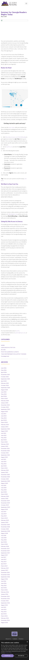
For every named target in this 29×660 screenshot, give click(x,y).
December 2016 (5, 572)
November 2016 (5, 574)
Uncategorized (5, 356)
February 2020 (5, 496)
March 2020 (4, 494)
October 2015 (5, 600)
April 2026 (4, 372)
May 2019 (3, 516)
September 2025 (5, 379)
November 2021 (5, 450)
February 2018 (5, 546)
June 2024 (3, 392)
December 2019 (5, 500)
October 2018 (5, 529)
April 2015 (4, 613)
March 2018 (4, 544)
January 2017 (4, 570)
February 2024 (5, 400)
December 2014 (5, 620)
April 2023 (4, 420)
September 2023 (5, 409)
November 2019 (5, 503)
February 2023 (5, 424)
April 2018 (4, 542)
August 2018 (4, 533)
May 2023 (3, 418)
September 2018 (5, 531)
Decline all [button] (21, 655)
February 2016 (5, 592)
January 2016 (4, 594)
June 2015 (3, 609)
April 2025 (4, 381)
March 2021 (4, 468)
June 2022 (3, 435)
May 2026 (3, 370)
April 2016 (4, 587)
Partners (21, 638)
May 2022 (3, 437)
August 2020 (4, 483)
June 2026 (3, 368)
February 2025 (5, 383)
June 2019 (3, 513)
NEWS (3, 345)
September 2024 (5, 387)
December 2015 (5, 596)
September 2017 (5, 553)
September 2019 (5, 507)
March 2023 (4, 422)
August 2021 (4, 457)
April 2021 (4, 466)
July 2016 (3, 581)
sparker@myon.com (20, 332)
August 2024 (4, 389)
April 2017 (4, 563)
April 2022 (4, 439)
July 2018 (3, 535)
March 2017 (4, 566)
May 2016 (3, 585)
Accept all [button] (7, 655)
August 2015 (4, 605)
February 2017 (5, 568)
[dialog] (14, 650)
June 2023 (3, 416)
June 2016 (3, 583)
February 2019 (5, 520)
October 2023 (5, 407)
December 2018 (5, 524)
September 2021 (5, 455)
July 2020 (3, 485)
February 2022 (5, 444)
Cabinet (15, 638)
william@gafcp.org (12, 214)
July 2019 (3, 511)
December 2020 (5, 474)
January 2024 (4, 402)
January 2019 (4, 522)
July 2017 (3, 557)
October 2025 (5, 376)
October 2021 (5, 453)
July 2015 (3, 607)
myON (17, 330)
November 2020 (5, 476)
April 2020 (4, 492)
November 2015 (5, 598)
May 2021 (3, 463)
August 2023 (4, 411)
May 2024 (3, 394)
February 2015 (5, 618)
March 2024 (4, 398)
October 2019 (5, 505)
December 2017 (5, 548)
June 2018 (3, 537)
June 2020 (3, 487)
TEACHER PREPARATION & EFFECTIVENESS (13, 354)
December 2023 (5, 405)
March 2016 (4, 590)
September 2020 (5, 481)
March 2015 (4, 616)
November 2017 (5, 550)
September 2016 (5, 577)
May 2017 (3, 561)
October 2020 (5, 479)
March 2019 (4, 518)
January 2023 (4, 426)
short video (12, 127)
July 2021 (3, 459)
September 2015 (5, 603)
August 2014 (4, 622)
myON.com (9, 146)
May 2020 (3, 489)
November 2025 (5, 374)
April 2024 (4, 396)
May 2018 (3, 540)
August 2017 (4, 555)
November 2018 (5, 526)
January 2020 (4, 498)
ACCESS (3, 349)
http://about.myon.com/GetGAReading (15, 137)
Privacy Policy (8, 652)
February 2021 (5, 470)
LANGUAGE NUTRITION (8, 347)
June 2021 (3, 461)
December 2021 (5, 448)
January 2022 (4, 446)
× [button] (27, 641)
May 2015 (3, 611)
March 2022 (4, 442)
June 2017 (3, 559)
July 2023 (3, 413)
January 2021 (4, 472)
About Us (8, 638)
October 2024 (5, 385)
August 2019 (4, 509)
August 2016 (4, 579)
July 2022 (3, 433)
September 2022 (5, 429)
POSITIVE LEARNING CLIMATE (10, 352)
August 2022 (4, 431)
